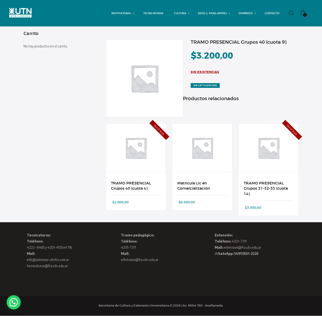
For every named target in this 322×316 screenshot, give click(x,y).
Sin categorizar (205, 85)
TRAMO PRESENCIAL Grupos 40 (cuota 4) (131, 186)
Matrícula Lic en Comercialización (193, 186)
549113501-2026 (246, 254)
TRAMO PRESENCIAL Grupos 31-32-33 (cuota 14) (266, 188)
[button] (14, 302)
